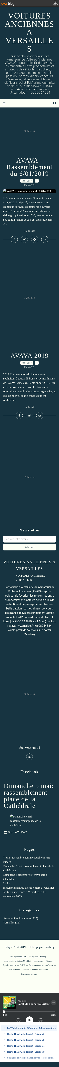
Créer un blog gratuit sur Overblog (17, 961)
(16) (11, 922)
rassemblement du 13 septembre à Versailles (28, 887)
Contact (49, 961)
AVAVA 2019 (29, 355)
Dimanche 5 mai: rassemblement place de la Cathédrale (29, 795)
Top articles (38, 961)
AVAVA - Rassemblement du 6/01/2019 (30, 167)
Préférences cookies (29, 974)
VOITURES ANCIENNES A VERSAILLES (29, 32)
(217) (20, 918)
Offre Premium (14, 969)
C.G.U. (22, 965)
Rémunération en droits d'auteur (41, 965)
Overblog (49, 947)
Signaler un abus (9, 965)
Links (6, 883)
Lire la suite (29, 231)
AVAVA (31, 630)
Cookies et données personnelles (35, 969)
